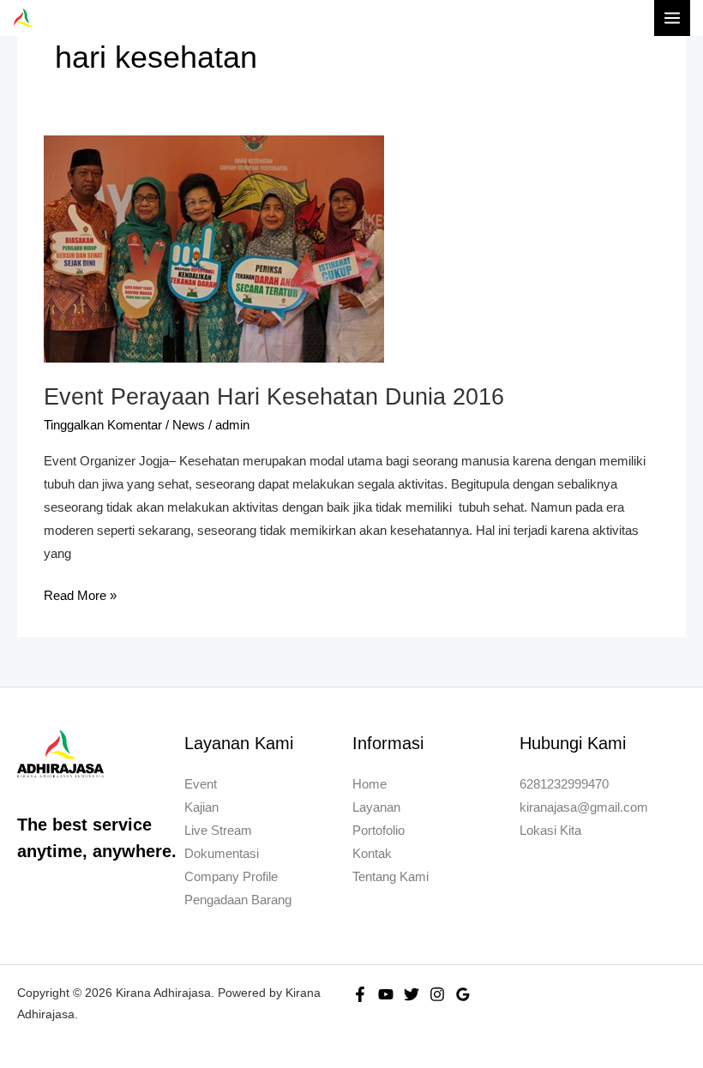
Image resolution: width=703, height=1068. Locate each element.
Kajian (201, 807)
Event (200, 784)
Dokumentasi (221, 854)
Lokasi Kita (550, 830)
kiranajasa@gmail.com (584, 807)
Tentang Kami (390, 877)
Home (369, 784)
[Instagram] (437, 994)
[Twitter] (411, 994)
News (188, 425)
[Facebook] (360, 994)
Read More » (80, 594)
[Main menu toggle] (672, 18)
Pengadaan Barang (237, 900)
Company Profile (231, 877)
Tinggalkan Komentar (103, 425)
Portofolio (378, 830)
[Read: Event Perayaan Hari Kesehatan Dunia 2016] (214, 248)
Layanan (376, 807)
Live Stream (218, 830)
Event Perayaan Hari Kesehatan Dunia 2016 (274, 396)
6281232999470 (564, 784)
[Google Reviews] (463, 994)
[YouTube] (386, 994)
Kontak (372, 854)
